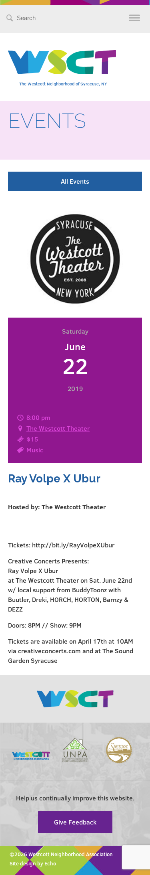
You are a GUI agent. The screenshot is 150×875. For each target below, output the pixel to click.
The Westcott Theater (58, 428)
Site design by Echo (33, 863)
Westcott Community (62, 62)
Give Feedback (75, 822)
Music (34, 450)
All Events (75, 181)
